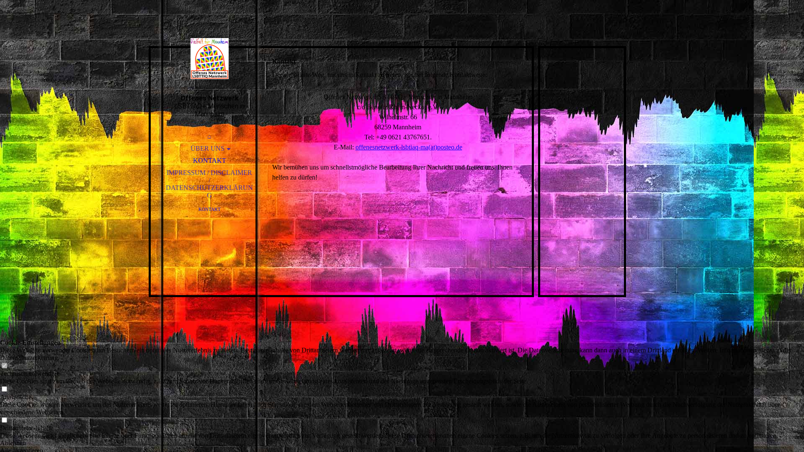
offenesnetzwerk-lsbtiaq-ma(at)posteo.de (409, 147)
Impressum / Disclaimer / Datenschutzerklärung (209, 184)
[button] (402, 443)
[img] (209, 58)
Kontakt (209, 160)
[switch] (4, 366)
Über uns (207, 148)
